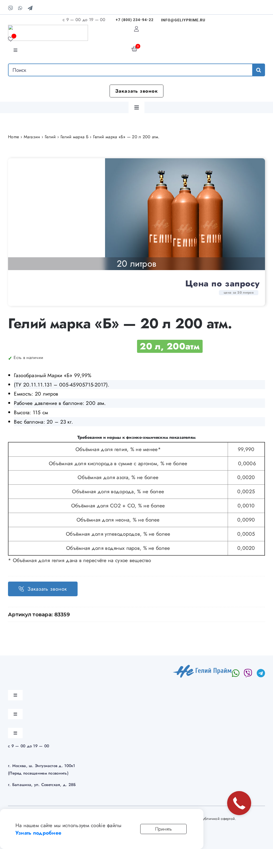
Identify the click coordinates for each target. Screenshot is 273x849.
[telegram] (30, 8)
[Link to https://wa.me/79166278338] (235, 673)
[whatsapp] (20, 8)
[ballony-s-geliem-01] (185, 214)
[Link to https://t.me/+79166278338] (261, 673)
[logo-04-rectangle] (202, 667)
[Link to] (248, 673)
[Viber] (10, 8)
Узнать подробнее (38, 832)
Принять (163, 829)
